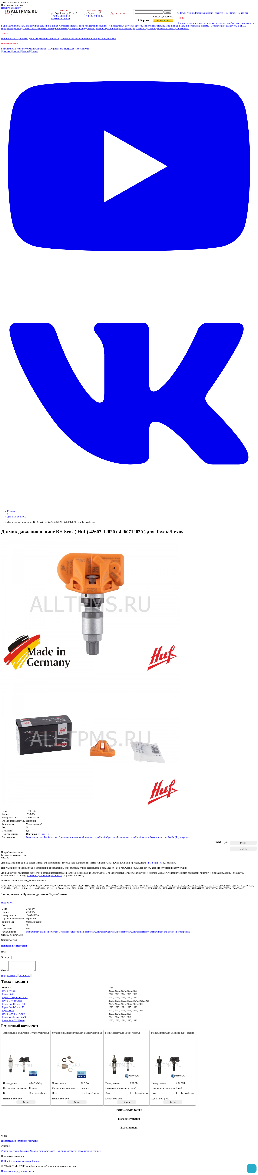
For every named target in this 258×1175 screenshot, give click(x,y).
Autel (71, 48)
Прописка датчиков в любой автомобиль (70, 38)
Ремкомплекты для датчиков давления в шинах (34, 25)
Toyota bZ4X (8, 994)
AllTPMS (84, 48)
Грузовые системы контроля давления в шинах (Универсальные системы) (172, 25)
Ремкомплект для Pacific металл (133, 837)
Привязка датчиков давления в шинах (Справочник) (162, 28)
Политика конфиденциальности (17, 1171)
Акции (190, 13)
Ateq (77, 48)
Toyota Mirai (8, 1010)
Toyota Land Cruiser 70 (13, 1007)
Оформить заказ (165, 20)
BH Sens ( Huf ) (156, 862)
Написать (25, 975)
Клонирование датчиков (103, 38)
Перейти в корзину (11, 8)
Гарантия (218, 13)
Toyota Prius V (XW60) (13, 1020)
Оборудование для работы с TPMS (228, 25)
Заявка (243, 849)
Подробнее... (7, 902)
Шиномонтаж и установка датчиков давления (25, 38)
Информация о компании (14, 1141)
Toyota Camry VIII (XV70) (15, 997)
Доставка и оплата (203, 13)
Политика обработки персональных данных (78, 1151)
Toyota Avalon (9, 991)
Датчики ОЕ (37, 1161)
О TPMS (181, 13)
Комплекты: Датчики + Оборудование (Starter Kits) (81, 28)
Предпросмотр (9, 975)
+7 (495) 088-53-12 (60, 16)
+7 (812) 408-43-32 (93, 16)
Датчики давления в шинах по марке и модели (201, 23)
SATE (13, 48)
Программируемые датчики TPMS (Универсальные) (27, 28)
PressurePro (22, 48)
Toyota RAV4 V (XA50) (13, 1014)
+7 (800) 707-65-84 (60, 18)
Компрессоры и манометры (121, 28)
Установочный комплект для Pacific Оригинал (93, 837)
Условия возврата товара (42, 1151)
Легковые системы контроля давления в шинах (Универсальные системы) (96, 25)
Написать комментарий (14, 945)
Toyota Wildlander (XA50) (14, 1017)
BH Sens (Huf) (61, 48)
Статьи (233, 13)
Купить (243, 843)
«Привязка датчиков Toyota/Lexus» (44, 875)
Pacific (31, 48)
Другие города (117, 13)
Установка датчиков (20, 1161)
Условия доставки (10, 1151)
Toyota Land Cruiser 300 (13, 1004)
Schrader (5, 48)
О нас (226, 13)
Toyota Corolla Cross (12, 1000)
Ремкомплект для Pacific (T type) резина (170, 837)
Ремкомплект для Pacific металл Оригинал (47, 837)
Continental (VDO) (44, 48)
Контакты (243, 13)
